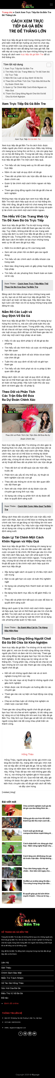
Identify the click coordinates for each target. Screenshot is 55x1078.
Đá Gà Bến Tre (34, 139)
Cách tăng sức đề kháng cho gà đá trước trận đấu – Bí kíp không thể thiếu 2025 (37, 857)
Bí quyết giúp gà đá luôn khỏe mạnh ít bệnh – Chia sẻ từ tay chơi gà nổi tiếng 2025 (36, 894)
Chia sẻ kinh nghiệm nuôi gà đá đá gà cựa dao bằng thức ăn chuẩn (37, 807)
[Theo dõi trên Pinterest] (25, 1034)
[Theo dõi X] (20, 1034)
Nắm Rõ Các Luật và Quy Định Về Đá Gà (24, 78)
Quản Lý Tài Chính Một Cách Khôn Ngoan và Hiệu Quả (25, 89)
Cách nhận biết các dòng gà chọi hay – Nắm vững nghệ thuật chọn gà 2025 (38, 844)
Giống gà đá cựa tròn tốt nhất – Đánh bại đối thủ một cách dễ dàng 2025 (37, 819)
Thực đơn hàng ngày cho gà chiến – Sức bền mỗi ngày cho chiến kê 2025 (36, 869)
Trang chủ (7, 12)
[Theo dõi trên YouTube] (34, 1034)
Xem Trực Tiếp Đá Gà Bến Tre (19, 68)
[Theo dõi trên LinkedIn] (30, 1034)
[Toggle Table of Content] (47, 65)
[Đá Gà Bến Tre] (27, 4)
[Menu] (51, 4)
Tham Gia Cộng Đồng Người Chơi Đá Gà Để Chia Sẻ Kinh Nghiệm (26, 95)
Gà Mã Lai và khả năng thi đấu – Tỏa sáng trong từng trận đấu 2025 (37, 882)
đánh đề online (11, 1003)
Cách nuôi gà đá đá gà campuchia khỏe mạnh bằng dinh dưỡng (38, 832)
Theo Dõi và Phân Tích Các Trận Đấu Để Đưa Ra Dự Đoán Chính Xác (27, 82)
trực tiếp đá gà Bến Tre (32, 54)
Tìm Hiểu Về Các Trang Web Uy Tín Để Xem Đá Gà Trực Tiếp (27, 73)
